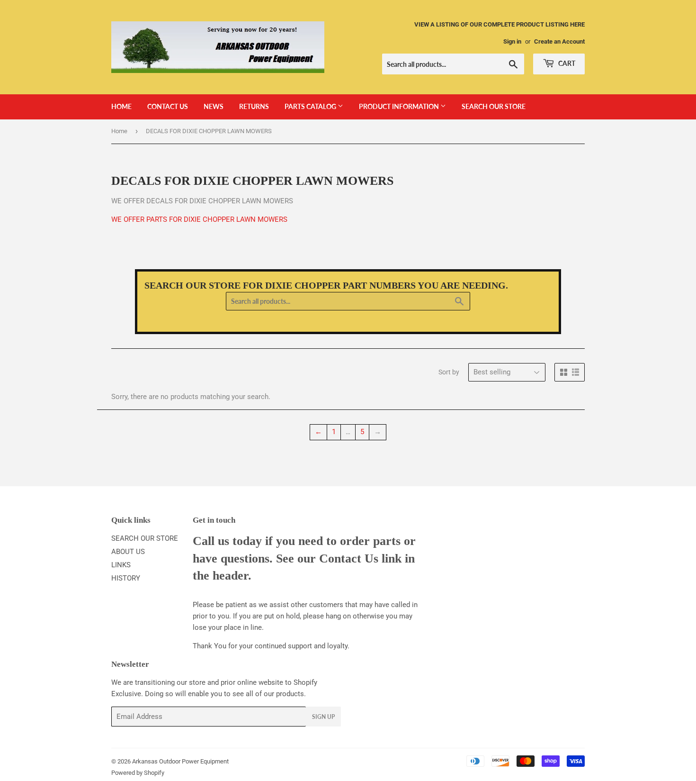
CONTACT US (167, 106)
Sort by (448, 372)
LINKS (121, 565)
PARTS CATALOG (311, 106)
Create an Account (559, 41)
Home (119, 131)
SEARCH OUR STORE (494, 106)
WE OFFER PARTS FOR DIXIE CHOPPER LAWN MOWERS (199, 219)
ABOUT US (128, 551)
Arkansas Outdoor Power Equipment (180, 761)
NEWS (213, 106)
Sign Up (323, 716)
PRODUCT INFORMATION (399, 106)
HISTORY (125, 578)
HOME (121, 106)
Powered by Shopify (137, 772)
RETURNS (254, 106)
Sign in (512, 41)
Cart (566, 63)
